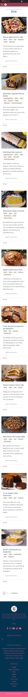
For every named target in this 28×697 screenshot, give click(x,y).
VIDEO (5, 39)
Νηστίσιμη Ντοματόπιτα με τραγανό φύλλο (14, 648)
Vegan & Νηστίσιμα (8, 98)
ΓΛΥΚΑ (10, 39)
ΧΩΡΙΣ (5, 42)
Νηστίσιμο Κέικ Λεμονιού (12, 152)
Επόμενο (15, 593)
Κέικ (15, 39)
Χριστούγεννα (7, 215)
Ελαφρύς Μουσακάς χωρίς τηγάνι (14, 658)
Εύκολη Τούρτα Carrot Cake (13, 385)
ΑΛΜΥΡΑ (14, 674)
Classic (5, 272)
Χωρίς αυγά (12, 42)
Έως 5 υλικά (14, 679)
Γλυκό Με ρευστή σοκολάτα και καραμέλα (13, 327)
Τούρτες (20, 387)
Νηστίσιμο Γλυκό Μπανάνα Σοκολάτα (14, 653)
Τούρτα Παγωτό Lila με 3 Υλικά (14, 655)
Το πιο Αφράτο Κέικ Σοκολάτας (10, 494)
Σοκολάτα (10, 100)
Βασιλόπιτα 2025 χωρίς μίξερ (14, 436)
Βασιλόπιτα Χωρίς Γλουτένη (13, 211)
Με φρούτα (20, 39)
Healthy (14, 667)
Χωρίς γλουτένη (8, 218)
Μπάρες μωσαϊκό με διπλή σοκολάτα (14, 651)
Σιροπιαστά (11, 556)
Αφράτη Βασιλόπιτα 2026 (12, 270)
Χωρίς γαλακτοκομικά (17, 103)
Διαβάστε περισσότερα (11, 61)
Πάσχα (14, 681)
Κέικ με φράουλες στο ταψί (13, 37)
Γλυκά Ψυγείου (17, 554)
